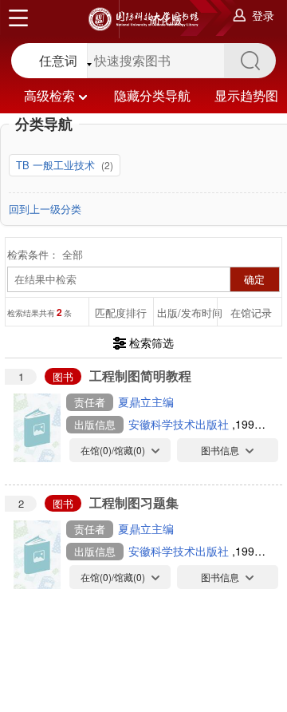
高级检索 (49, 95)
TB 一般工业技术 (57, 164)
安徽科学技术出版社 (180, 424)
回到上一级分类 (45, 208)
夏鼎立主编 (146, 401)
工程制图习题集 (134, 502)
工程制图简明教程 (140, 375)
